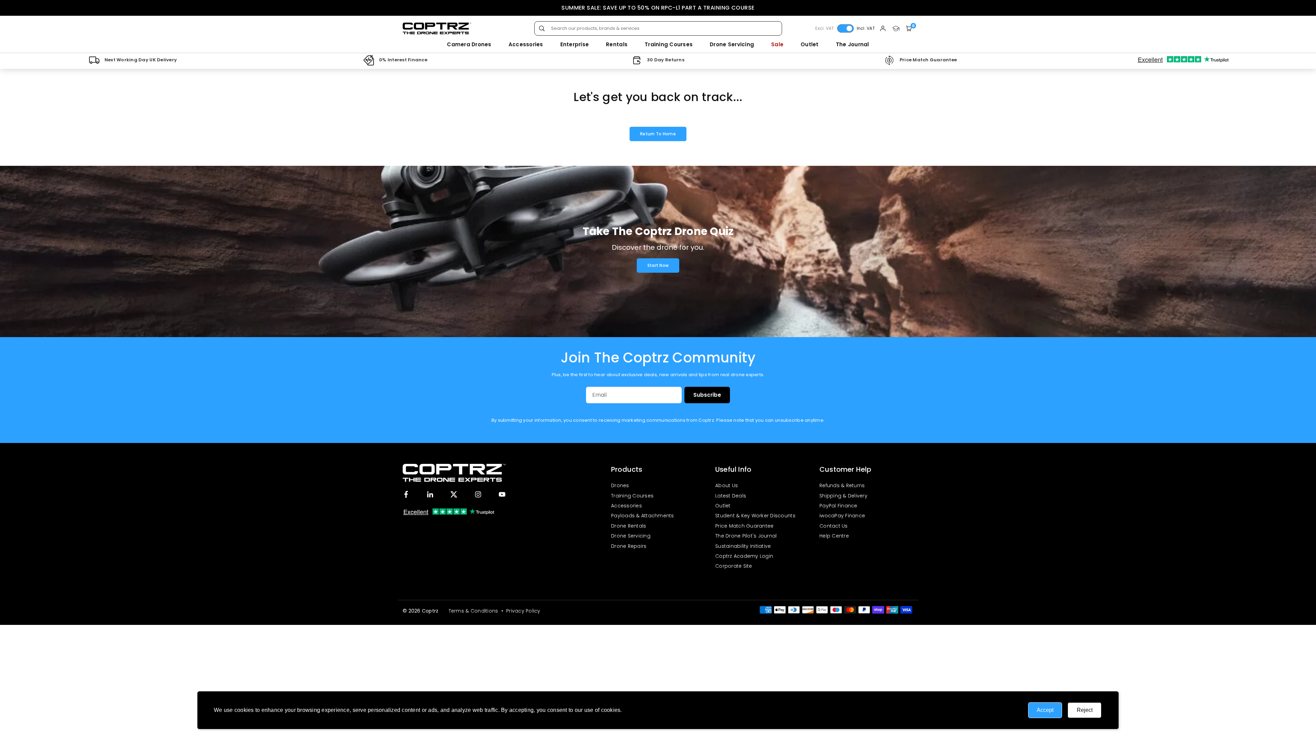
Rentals (616, 44)
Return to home (658, 134)
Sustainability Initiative (743, 546)
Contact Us (833, 525)
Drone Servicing (732, 44)
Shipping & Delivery (843, 495)
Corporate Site (733, 566)
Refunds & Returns (842, 485)
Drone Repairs (628, 546)
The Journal (852, 44)
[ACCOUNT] (883, 29)
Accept (1045, 710)
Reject (1085, 710)
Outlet (810, 44)
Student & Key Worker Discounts (755, 515)
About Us (726, 485)
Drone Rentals (628, 525)
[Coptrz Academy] (896, 29)
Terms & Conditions (473, 610)
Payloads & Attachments (642, 515)
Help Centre (834, 535)
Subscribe (707, 394)
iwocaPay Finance (842, 515)
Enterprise (574, 44)
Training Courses (669, 44)
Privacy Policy (641, 710)
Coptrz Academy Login (744, 556)
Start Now (658, 265)
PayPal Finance (838, 505)
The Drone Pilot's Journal (746, 535)
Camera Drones (469, 44)
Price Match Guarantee (744, 525)
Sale (777, 44)
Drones (620, 485)
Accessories (526, 44)
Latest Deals (730, 495)
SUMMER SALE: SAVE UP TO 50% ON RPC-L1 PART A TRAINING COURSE (658, 8)
